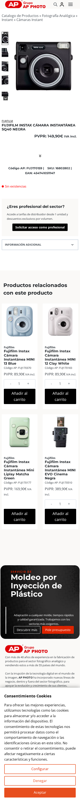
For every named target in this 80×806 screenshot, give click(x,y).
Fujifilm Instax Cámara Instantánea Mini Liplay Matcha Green (19, 470)
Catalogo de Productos (20, 15)
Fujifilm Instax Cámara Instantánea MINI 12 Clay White (60, 357)
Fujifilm (7, 121)
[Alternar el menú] (70, 4)
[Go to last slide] (5, 34)
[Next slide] (5, 98)
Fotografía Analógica (58, 15)
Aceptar (40, 792)
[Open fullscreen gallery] (74, 95)
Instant (7, 19)
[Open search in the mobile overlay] (55, 4)
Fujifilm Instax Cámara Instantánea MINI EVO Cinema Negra (60, 470)
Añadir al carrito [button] (20, 396)
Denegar (40, 780)
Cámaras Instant (29, 19)
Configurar (40, 769)
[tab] (23, 95)
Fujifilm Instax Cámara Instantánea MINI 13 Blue (19, 357)
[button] (5, 38)
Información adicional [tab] (23, 244)
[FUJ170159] (43, 65)
